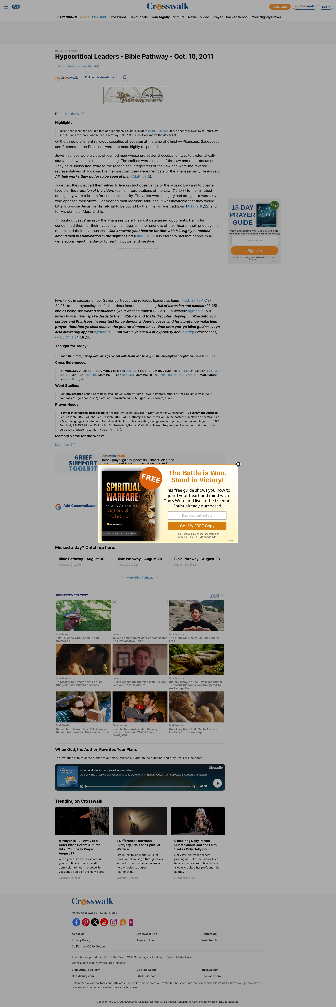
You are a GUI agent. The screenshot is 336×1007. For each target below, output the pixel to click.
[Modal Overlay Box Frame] (168, 503)
